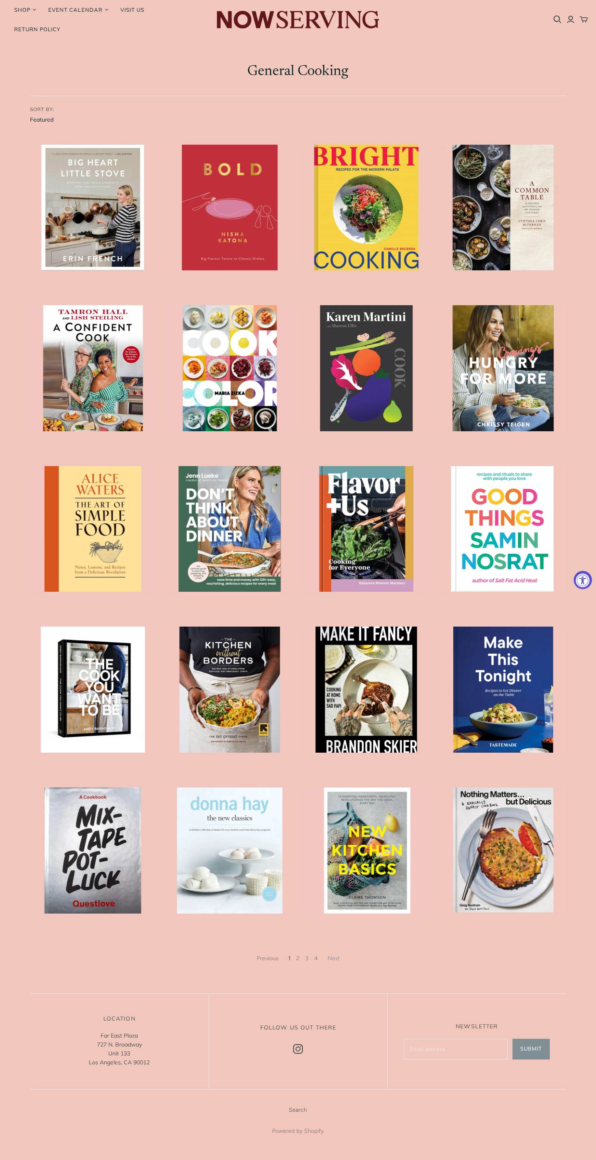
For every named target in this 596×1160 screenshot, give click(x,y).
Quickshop (60, 285)
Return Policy (37, 29)
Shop (22, 9)
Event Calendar (75, 9)
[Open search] (557, 19)
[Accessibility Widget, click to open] (583, 580)
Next (334, 958)
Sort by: (42, 109)
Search (298, 1109)
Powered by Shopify (298, 1131)
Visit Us (132, 9)
